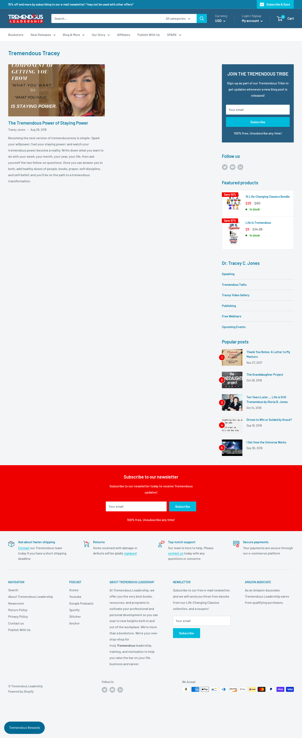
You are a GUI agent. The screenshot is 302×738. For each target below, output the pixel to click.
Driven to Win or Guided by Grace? (269, 419)
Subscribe (257, 122)
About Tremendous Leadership (30, 596)
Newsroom (16, 603)
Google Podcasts (81, 603)
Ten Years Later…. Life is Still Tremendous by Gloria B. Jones (267, 399)
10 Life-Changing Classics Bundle (268, 196)
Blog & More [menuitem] (71, 35)
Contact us (16, 623)
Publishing (229, 306)
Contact (24, 548)
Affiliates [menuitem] (123, 35)
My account (250, 20)
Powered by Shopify (21, 691)
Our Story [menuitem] (98, 35)
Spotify (74, 610)
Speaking (228, 274)
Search (13, 590)
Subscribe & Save (278, 4)
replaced (130, 553)
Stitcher (75, 616)
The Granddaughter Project (265, 374)
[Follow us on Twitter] (225, 167)
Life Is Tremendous (258, 222)
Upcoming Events (234, 327)
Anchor (74, 623)
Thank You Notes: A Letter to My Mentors (268, 354)
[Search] (202, 18)
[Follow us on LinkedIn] (240, 167)
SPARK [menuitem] (172, 35)
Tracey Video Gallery (235, 295)
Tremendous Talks (234, 284)
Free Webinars (231, 316)
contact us (175, 553)
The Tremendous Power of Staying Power (48, 122)
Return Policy (18, 610)
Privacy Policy (18, 616)
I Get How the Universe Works (266, 442)
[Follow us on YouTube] (232, 167)
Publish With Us (19, 630)
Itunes (73, 590)
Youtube (75, 596)
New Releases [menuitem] (41, 35)
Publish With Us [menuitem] (148, 35)
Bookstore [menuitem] (15, 35)
